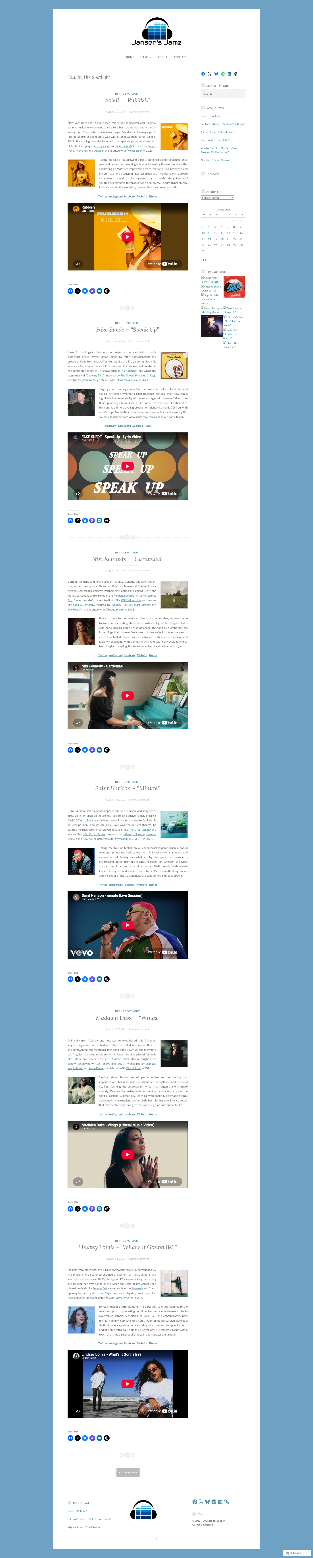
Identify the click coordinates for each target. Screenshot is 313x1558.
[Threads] (236, 74)
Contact (180, 57)
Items (144, 57)
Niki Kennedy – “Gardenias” (127, 559)
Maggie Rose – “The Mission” (217, 132)
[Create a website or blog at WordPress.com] (156, 1538)
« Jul (203, 260)
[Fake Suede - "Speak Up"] (234, 310)
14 (228, 232)
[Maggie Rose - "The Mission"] (212, 326)
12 (215, 232)
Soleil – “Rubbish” (127, 100)
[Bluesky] (216, 74)
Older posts (128, 1472)
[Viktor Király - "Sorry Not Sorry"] (212, 280)
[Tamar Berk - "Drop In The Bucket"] (234, 334)
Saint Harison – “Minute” (127, 788)
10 (203, 232)
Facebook (212, 174)
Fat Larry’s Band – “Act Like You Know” (223, 123)
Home (130, 57)
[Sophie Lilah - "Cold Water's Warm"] (212, 299)
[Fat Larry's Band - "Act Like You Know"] (234, 321)
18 (209, 239)
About (163, 57)
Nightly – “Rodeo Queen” (215, 160)
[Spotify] (223, 74)
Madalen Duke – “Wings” (127, 1017)
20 (222, 239)
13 (222, 232)
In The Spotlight (127, 93)
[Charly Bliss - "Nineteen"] (234, 345)
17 (203, 239)
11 (209, 232)
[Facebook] (203, 74)
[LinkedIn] (229, 74)
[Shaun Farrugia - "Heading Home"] (212, 310)
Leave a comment (139, 111)
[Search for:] (223, 94)
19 (215, 239)
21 (228, 239)
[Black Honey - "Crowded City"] (234, 287)
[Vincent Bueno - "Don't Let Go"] (212, 289)
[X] (210, 74)
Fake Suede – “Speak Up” (127, 329)
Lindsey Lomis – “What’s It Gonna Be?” (127, 1247)
